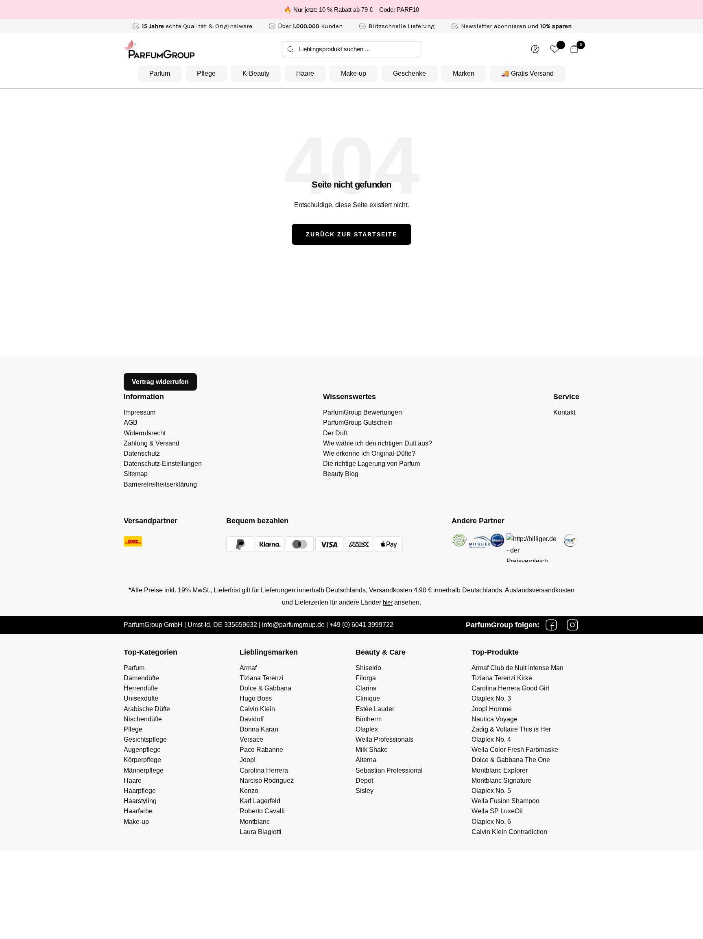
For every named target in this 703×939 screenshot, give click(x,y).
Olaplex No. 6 (491, 821)
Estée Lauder (375, 708)
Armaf (248, 667)
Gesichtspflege (145, 739)
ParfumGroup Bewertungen (362, 412)
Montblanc (255, 821)
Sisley (364, 790)
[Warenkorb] (574, 49)
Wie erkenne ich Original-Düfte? (369, 453)
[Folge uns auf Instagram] (572, 625)
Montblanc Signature (501, 780)
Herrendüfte (141, 688)
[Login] (535, 49)
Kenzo (249, 790)
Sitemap (136, 473)
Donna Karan (259, 729)
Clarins (366, 688)
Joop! (247, 759)
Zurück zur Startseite (351, 234)
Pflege (206, 73)
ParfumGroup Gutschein (358, 422)
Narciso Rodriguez (267, 780)
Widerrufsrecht (145, 433)
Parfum (159, 73)
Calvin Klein (257, 708)
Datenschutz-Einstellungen (163, 463)
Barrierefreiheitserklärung (160, 484)
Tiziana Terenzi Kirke (502, 678)
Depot (364, 780)
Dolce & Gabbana (265, 688)
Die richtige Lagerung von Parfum (371, 463)
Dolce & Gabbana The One (511, 759)
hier (388, 602)
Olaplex (367, 729)
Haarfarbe (138, 811)
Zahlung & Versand (151, 443)
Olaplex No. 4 (491, 739)
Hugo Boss (256, 698)
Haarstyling (140, 800)
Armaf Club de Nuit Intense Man (517, 667)
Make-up (353, 73)
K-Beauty (255, 73)
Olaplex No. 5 (491, 790)
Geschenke (409, 73)
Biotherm (369, 719)
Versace (251, 739)
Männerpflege (144, 770)
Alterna (366, 759)
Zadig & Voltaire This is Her (511, 729)
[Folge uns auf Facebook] (551, 625)
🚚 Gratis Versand (527, 73)
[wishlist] (554, 49)
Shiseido (368, 667)
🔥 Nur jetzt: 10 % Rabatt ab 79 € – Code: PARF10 (351, 10)
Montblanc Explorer (500, 770)
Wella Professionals (384, 739)
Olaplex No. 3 (491, 698)
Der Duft (335, 433)
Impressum (139, 412)
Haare (305, 73)
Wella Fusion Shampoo (505, 800)
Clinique (368, 698)
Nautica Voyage (494, 719)
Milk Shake (372, 749)
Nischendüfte (143, 719)
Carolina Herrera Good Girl (510, 688)
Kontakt (564, 412)
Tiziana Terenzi (262, 678)
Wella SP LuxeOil (497, 811)
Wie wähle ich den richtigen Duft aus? (377, 443)
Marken (463, 73)
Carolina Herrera (264, 770)
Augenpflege (142, 749)
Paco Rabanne (261, 749)
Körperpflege (142, 759)
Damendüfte (141, 678)
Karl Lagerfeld (260, 800)
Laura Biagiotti (261, 831)
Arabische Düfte (147, 708)
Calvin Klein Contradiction (509, 831)
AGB (131, 422)
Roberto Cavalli (262, 811)
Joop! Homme (492, 708)
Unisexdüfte (141, 698)
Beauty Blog (340, 473)
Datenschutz (142, 453)
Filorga (366, 678)
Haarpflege (140, 790)
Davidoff (252, 719)
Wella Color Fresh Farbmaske (515, 749)
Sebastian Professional (389, 770)
